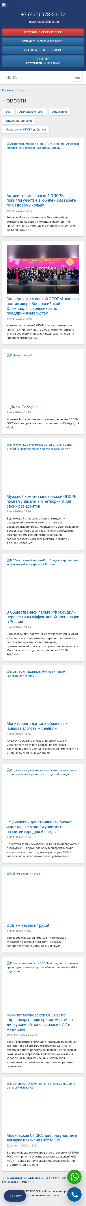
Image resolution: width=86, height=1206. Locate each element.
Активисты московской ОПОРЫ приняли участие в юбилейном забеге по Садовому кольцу (41, 200)
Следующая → (33, 1177)
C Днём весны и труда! (28, 925)
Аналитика (59, 111)
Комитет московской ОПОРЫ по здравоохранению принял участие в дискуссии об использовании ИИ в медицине (40, 1022)
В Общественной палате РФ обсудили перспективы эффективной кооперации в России (43, 617)
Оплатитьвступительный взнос (43, 61)
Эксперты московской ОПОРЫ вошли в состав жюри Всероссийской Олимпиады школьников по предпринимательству (43, 305)
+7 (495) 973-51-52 (43, 14)
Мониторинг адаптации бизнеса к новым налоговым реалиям (37, 726)
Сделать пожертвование (43, 50)
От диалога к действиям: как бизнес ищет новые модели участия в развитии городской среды (40, 827)
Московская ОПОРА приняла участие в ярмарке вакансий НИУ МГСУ (42, 1138)
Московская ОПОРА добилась (26, 129)
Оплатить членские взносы (43, 41)
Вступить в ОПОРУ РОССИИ (43, 32)
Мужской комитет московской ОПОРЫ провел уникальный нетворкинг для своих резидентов (42, 501)
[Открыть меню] (78, 77)
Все (8, 111)
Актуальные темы (31, 111)
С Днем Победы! (22, 407)
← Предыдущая (12, 1177)
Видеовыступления (19, 120)
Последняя (67, 1177)
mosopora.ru (50, 1195)
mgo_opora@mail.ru (44, 22)
